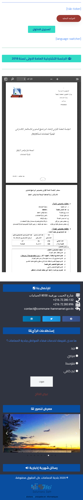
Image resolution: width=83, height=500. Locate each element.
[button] (41, 58)
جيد (73, 348)
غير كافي (69, 371)
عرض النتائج (41, 394)
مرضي (71, 356)
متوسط (70, 363)
